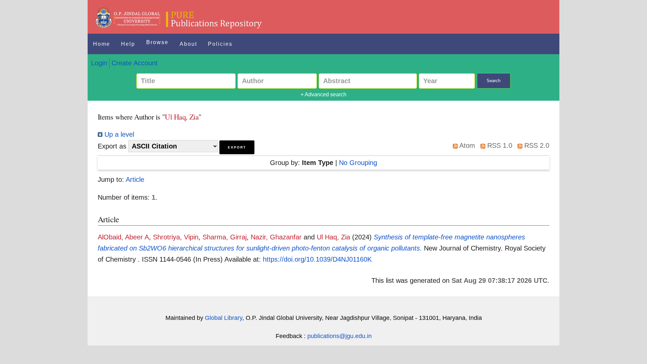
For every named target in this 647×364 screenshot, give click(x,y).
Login (99, 63)
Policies (220, 44)
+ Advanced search (323, 94)
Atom (466, 145)
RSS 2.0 (535, 145)
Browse (157, 42)
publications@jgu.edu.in (339, 336)
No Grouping (358, 162)
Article (135, 179)
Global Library (223, 318)
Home (101, 44)
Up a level (118, 134)
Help (128, 44)
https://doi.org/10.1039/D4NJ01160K (317, 259)
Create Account (135, 63)
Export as (112, 146)
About (188, 44)
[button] (236, 147)
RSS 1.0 (498, 145)
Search (493, 80)
